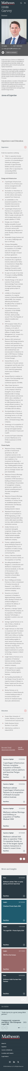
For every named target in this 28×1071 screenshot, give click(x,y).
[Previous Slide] (21, 859)
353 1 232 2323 (17, 46)
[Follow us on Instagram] (10, 1062)
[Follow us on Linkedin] (14, 1062)
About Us (3, 1043)
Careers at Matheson (6, 1050)
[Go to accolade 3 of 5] (22, 1028)
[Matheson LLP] (8, 3)
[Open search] (21, 3)
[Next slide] (25, 1000)
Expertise (3, 1046)
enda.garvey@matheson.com (12, 48)
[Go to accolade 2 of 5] (20, 1028)
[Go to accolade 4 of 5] (24, 1028)
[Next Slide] (24, 859)
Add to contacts (11, 52)
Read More (6, 896)
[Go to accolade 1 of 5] (19, 1028)
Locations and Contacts (7, 1053)
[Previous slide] (22, 1000)
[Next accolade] (6, 1027)
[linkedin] (3, 52)
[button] (25, 3)
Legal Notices (5, 1056)
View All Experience (21, 748)
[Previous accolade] (2, 1027)
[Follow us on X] (18, 1062)
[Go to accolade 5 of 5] (26, 1028)
